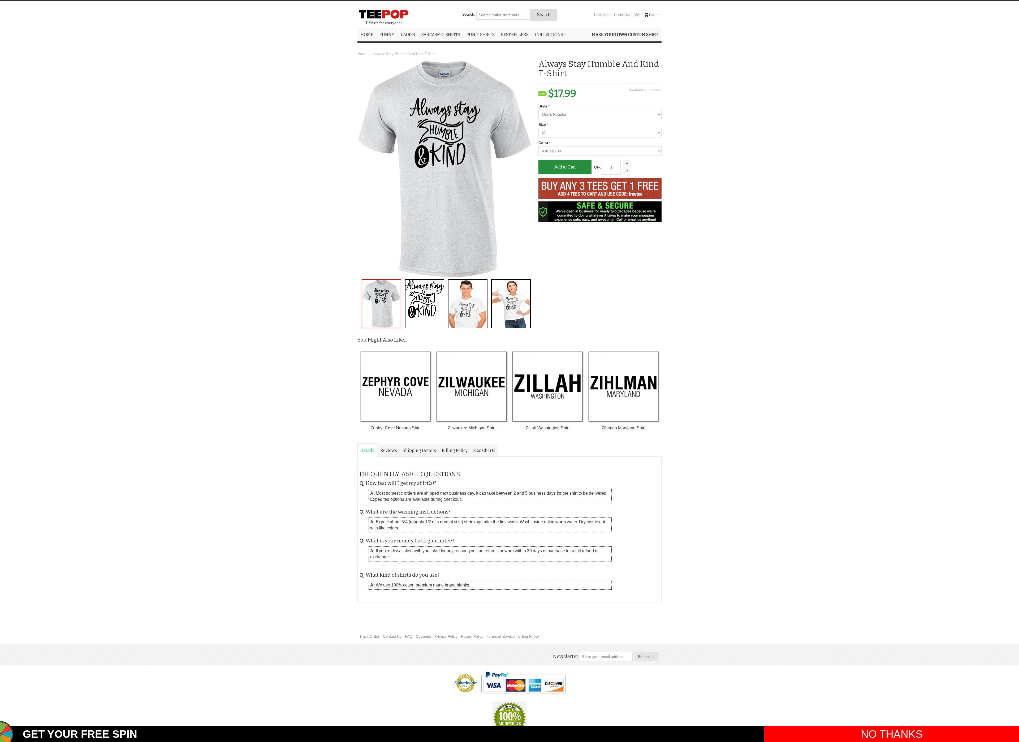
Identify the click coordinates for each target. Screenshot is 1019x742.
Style (542, 106)
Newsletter (565, 656)
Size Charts (484, 450)
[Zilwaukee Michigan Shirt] (471, 386)
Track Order (602, 15)
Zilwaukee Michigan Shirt (471, 428)
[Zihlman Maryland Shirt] (623, 386)
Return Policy (472, 636)
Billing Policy (455, 450)
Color (543, 143)
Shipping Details (419, 450)
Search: (468, 14)
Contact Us (622, 15)
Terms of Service (501, 636)
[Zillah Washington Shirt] (547, 386)
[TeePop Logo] (383, 14)
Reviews (388, 450)
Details (367, 450)
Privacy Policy (445, 636)
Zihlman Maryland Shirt (623, 428)
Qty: (597, 167)
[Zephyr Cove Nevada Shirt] (395, 386)
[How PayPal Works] (523, 682)
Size (542, 124)
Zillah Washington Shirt (547, 428)
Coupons (423, 636)
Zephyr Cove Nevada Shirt (395, 428)
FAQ (636, 15)
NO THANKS (892, 734)
